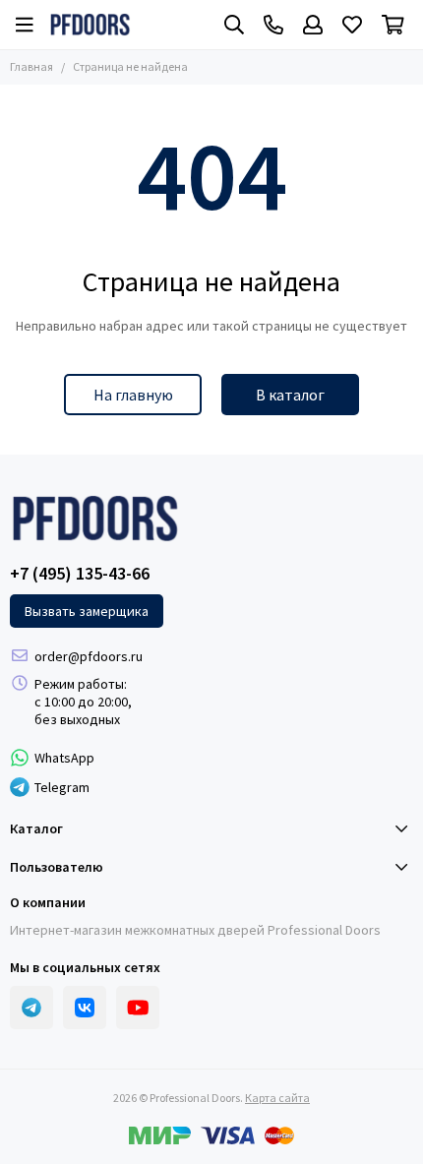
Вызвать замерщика (87, 611)
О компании (48, 902)
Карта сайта (277, 1097)
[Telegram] (31, 1007)
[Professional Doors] (90, 24)
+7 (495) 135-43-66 (80, 573)
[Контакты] (273, 24)
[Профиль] (312, 24)
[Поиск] (234, 24)
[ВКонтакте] (84, 1007)
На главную (133, 394)
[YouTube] (137, 1007)
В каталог (290, 394)
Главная (31, 66)
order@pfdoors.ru (88, 656)
